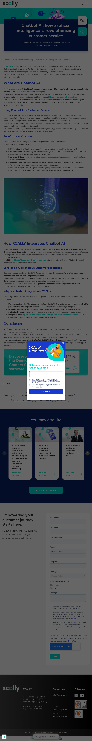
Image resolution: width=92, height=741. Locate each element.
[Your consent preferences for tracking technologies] (4, 737)
